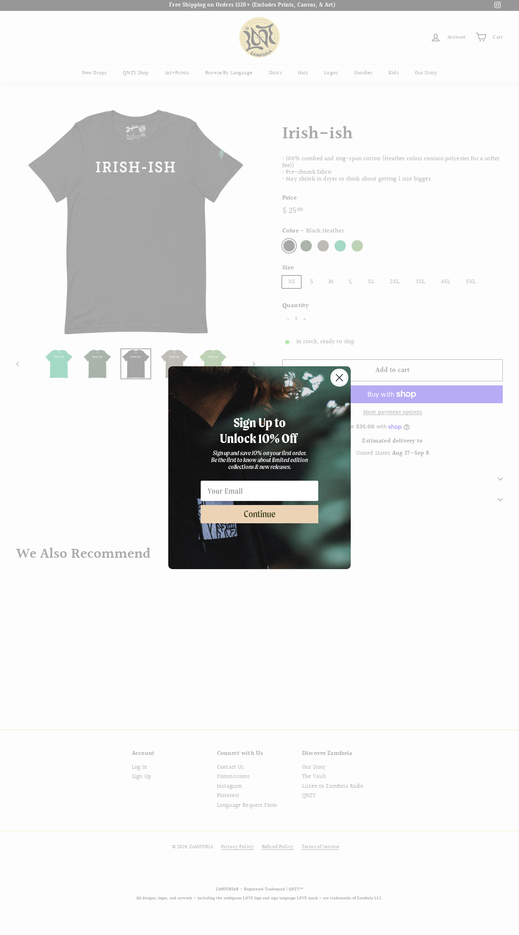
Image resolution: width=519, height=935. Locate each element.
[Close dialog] (339, 378)
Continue (260, 514)
